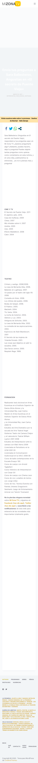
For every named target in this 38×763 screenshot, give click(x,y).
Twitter (28, 503)
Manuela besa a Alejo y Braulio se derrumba (16, 722)
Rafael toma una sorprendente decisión (18, 727)
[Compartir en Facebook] (6, 128)
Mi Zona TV (14, 500)
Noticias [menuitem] (5, 679)
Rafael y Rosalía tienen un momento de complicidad (17, 729)
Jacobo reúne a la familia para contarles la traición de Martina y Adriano (18, 704)
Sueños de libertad (9, 710)
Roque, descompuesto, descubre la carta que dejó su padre (17, 712)
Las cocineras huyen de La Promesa (19, 702)
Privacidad (33, 746)
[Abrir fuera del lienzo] (35, 4)
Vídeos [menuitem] (31, 679)
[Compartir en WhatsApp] (15, 128)
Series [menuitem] (24, 679)
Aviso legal (24, 746)
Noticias (28, 96)
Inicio (4, 743)
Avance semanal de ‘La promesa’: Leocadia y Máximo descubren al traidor (17, 700)
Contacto (16, 746)
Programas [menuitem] (15, 679)
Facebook (8, 503)
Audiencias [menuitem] (17, 682)
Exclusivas (20, 96)
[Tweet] (11, 128)
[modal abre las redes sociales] (20, 128)
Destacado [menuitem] (6, 682)
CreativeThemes (11, 760)
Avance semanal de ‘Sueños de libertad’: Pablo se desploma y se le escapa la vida (19, 715)
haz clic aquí (19, 503)
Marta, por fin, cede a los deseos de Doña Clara (18, 717)
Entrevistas (11, 96)
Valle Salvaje (23, 121)
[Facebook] (3, 689)
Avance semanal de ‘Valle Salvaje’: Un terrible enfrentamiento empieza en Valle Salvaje (18, 725)
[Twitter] (6, 689)
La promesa (26, 118)
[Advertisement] (19, 27)
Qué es (9, 746)
